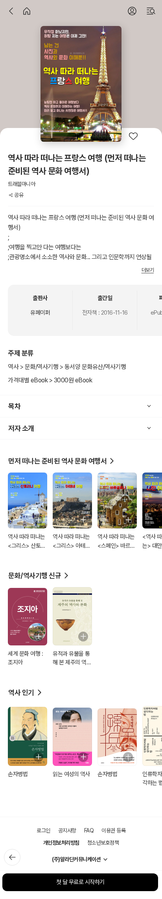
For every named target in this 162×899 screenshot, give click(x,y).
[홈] (27, 11)
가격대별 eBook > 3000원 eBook (50, 380)
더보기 (148, 270)
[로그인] (132, 11)
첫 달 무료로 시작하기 (80, 882)
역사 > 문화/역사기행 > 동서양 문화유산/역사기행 (67, 367)
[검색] (151, 11)
